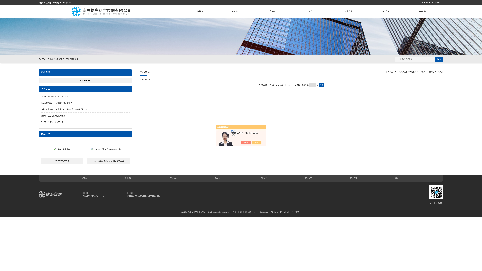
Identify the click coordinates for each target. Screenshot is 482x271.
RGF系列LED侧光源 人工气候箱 (430, 72)
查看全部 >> (85, 81)
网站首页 (199, 11)
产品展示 (274, 11)
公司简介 (427, 2)
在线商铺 (353, 178)
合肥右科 (412, 72)
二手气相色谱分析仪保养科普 (52, 122)
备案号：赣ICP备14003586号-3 (245, 212)
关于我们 (235, 11)
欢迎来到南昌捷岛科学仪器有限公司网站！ (55, 3)
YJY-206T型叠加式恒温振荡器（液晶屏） (108, 161)
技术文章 (348, 11)
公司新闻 (311, 11)
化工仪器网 (284, 212)
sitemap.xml (264, 212)
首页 (396, 72)
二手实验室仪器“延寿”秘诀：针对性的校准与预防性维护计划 (64, 109)
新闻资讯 (218, 178)
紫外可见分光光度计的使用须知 (53, 116)
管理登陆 (295, 212)
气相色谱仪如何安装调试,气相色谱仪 (55, 96)
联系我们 (437, 2)
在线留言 (386, 11)
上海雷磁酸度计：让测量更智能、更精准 (56, 103)
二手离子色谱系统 (61, 161)
